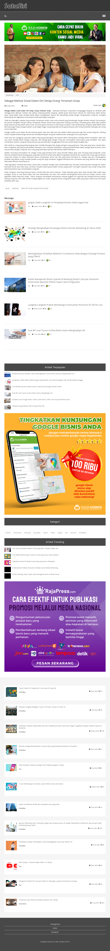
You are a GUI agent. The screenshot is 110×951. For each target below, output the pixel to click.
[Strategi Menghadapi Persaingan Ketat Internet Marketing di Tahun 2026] (15, 234)
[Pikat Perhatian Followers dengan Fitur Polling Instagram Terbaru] (13, 767)
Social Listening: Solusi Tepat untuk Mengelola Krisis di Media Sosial (35, 574)
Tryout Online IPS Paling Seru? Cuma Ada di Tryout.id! (37, 688)
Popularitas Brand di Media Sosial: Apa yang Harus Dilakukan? (33, 561)
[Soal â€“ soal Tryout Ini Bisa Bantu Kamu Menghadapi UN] (15, 334)
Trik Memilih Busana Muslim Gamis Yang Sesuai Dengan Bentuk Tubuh (37, 387)
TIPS (17, 95)
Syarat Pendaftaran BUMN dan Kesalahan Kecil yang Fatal (39, 804)
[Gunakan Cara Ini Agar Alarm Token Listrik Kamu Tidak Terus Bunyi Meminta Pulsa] (9, 401)
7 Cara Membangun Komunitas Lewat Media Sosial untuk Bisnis (41, 784)
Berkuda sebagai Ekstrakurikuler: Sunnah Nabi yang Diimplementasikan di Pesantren (48, 746)
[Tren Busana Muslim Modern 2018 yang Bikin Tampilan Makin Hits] (9, 549)
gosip (7, 188)
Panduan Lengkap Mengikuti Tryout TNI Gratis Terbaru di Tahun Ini (42, 707)
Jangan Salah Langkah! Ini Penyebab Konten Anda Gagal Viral (58, 202)
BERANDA (9, 95)
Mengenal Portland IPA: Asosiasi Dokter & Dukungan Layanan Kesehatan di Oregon (48, 881)
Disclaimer (55, 932)
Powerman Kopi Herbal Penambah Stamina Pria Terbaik (38, 900)
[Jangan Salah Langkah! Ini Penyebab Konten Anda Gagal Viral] (15, 208)
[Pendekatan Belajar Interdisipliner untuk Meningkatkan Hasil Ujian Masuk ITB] (13, 845)
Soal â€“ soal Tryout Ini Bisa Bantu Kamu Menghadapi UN (56, 330)
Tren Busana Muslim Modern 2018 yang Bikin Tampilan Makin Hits (35, 548)
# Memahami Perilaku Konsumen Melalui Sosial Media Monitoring (35, 568)
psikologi (15, 188)
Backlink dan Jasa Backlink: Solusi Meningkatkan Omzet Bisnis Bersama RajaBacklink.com (43, 374)
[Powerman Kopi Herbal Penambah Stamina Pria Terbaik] (13, 902)
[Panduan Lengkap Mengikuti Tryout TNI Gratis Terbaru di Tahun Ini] (13, 710)
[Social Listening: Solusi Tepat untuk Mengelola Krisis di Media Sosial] (9, 578)
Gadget (59, 533)
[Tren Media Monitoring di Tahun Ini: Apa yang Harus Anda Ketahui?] (9, 556)
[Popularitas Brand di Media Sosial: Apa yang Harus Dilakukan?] (9, 562)
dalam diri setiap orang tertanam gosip (34, 188)
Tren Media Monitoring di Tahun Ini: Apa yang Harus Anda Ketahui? (35, 555)
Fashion (8, 533)
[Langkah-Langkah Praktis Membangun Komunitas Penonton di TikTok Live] (15, 309)
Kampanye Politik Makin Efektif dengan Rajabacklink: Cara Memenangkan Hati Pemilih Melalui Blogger (47, 380)
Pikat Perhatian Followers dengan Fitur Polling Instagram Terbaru (41, 765)
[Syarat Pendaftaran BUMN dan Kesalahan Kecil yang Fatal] (13, 807)
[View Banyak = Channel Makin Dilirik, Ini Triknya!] (13, 866)
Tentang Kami (55, 924)
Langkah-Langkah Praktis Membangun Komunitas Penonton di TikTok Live (65, 304)
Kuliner (45, 533)
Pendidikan (82, 533)
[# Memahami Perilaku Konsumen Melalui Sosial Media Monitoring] (9, 571)
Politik (53, 533)
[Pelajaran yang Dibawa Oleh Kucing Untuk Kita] (9, 407)
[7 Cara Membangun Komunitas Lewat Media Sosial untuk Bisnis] (13, 786)
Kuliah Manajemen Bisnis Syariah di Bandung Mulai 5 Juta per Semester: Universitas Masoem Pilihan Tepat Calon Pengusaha (63, 280)
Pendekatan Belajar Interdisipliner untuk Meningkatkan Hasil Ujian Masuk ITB (45, 842)
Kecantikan (37, 533)
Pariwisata (27, 533)
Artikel (55, 928)
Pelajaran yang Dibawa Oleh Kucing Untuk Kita (28, 406)
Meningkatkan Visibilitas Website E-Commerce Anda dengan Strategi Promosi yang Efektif (66, 255)
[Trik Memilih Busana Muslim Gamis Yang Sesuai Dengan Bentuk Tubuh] (9, 388)
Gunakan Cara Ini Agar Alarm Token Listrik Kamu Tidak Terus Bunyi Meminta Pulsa (41, 399)
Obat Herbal (17, 533)
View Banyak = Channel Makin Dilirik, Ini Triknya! (35, 862)
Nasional (73, 533)
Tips (29, 206)
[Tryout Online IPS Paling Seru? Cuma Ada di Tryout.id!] (13, 694)
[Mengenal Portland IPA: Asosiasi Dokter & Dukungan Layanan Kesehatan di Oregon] (13, 883)
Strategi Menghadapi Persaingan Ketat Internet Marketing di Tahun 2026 (64, 228)
